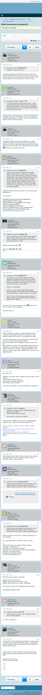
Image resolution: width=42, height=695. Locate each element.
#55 (38, 454)
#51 (38, 272)
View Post (25, 67)
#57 (38, 523)
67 (30, 47)
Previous (11, 47)
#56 (38, 478)
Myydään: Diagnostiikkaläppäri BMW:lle (13, 210)
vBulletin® (31, 692)
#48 (38, 139)
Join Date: (11, 57)
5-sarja (29, 19)
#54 (38, 405)
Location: (10, 61)
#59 (38, 609)
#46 (38, 65)
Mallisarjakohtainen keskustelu (17, 19)
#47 (38, 98)
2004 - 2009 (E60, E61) (9, 21)
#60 (38, 639)
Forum (6, 19)
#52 (38, 331)
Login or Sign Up (35, 1)
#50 (38, 231)
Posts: (9, 59)
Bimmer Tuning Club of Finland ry (25, 493)
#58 (38, 575)
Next (37, 47)
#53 (38, 371)
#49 (38, 167)
